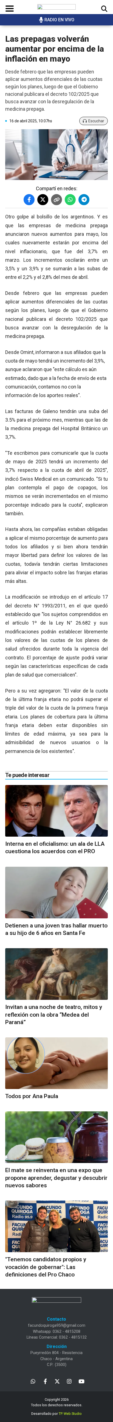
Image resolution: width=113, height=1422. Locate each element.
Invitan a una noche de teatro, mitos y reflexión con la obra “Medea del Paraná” (53, 1014)
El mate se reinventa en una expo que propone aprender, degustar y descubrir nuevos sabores (56, 1178)
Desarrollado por (56, 1414)
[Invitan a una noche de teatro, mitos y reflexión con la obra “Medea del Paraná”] (56, 974)
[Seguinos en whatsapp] (33, 1381)
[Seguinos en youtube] (81, 1381)
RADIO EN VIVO (59, 19)
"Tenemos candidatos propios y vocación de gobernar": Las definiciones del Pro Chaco (45, 1267)
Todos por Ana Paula (31, 1096)
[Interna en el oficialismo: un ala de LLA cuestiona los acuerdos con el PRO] (56, 811)
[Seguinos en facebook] (45, 1381)
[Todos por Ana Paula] (56, 1063)
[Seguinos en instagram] (69, 1381)
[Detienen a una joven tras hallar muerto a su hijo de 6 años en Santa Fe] (56, 892)
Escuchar (96, 121)
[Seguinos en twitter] (57, 1381)
